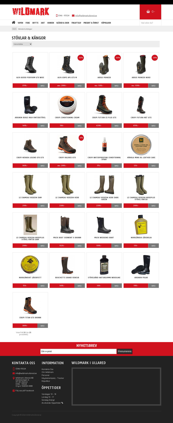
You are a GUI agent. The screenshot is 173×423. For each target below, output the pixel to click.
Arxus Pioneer (104, 78)
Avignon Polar (141, 278)
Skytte (35, 23)
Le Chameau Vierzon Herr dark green (104, 198)
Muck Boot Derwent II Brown (67, 238)
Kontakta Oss (47, 369)
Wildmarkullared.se (33, 415)
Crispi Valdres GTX (67, 158)
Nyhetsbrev (86, 345)
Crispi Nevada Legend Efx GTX (30, 158)
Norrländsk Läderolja (141, 238)
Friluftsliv (76, 23)
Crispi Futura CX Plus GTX (104, 118)
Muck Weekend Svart (104, 238)
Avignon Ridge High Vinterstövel (30, 118)
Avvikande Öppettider (51, 403)
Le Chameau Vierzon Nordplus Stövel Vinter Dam (30, 238)
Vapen (20, 23)
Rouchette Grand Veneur (67, 278)
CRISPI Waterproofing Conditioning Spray (104, 158)
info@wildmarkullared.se (26, 373)
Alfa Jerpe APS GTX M (67, 78)
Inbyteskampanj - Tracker (53, 378)
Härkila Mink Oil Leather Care (141, 158)
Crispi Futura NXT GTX (141, 118)
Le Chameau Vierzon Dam (30, 198)
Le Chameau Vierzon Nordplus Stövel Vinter (141, 198)
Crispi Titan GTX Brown (30, 318)
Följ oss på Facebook (25, 390)
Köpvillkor (106, 23)
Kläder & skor (62, 23)
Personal (45, 375)
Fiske (28, 23)
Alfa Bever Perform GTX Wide (30, 78)
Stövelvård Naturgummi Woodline (104, 278)
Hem (14, 29)
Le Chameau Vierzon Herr (67, 198)
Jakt (43, 23)
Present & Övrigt (91, 23)
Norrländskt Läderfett (30, 278)
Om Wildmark (48, 372)
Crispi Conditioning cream (67, 118)
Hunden (50, 23)
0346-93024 (21, 368)
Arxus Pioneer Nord (141, 78)
